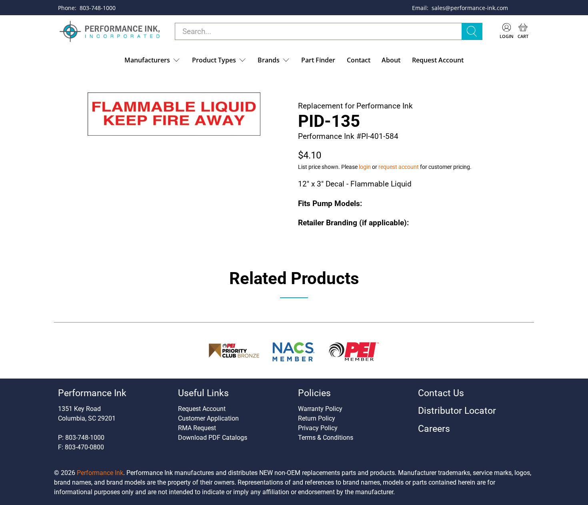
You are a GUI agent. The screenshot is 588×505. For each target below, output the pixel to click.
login (365, 167)
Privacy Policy (318, 428)
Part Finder (318, 60)
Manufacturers (147, 60)
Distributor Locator (457, 410)
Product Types (214, 60)
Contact (358, 60)
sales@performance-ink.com (470, 8)
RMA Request (197, 428)
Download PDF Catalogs (212, 437)
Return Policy (316, 418)
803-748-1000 (98, 8)
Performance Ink (100, 473)
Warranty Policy (320, 409)
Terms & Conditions (325, 437)
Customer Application (208, 418)
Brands (269, 60)
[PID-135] (174, 114)
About (391, 60)
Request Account (438, 60)
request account (398, 167)
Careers (434, 428)
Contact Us (441, 393)
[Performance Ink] (110, 31)
